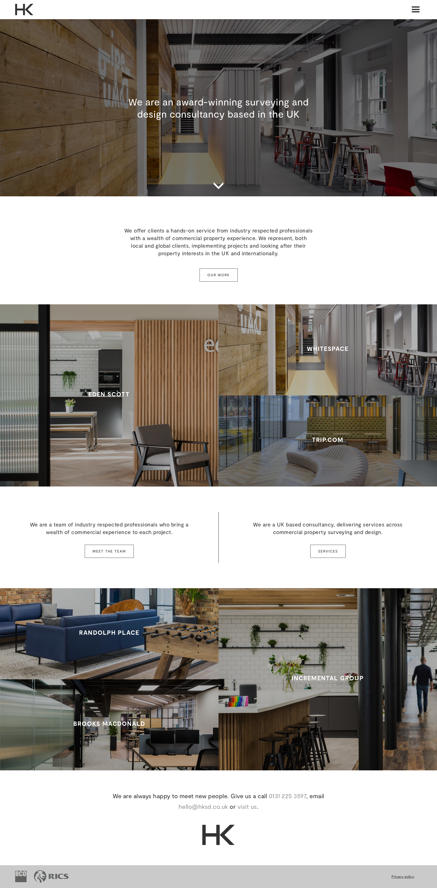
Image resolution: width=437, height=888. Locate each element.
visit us (247, 806)
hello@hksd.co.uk (203, 806)
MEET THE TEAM (109, 551)
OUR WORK (218, 275)
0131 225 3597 (288, 795)
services (328, 551)
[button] (415, 9)
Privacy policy (402, 876)
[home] (16, 9)
